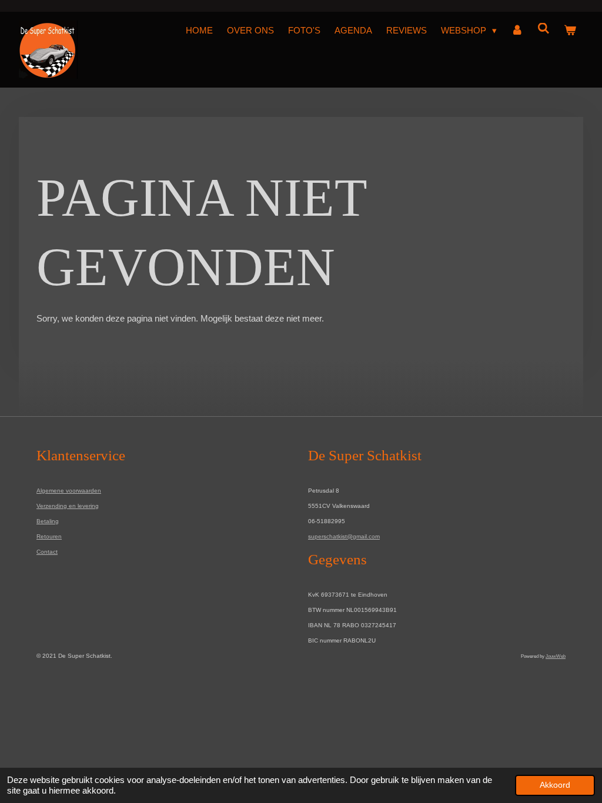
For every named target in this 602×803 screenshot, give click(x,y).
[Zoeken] (543, 28)
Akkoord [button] (555, 785)
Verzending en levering (67, 506)
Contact (47, 551)
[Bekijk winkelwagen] (570, 31)
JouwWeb (556, 656)
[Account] (517, 31)
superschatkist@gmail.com (344, 536)
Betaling (47, 521)
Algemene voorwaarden (68, 490)
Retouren (49, 536)
